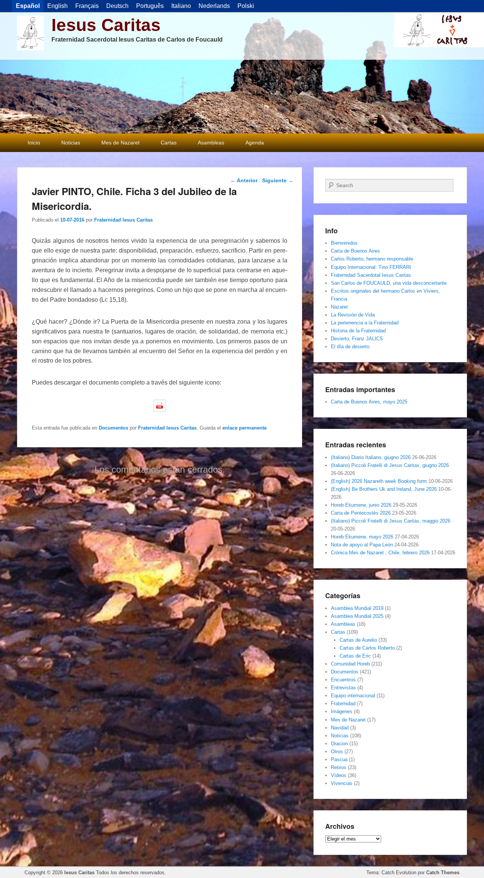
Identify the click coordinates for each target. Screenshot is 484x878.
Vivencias (341, 783)
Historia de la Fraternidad (358, 331)
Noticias (70, 143)
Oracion (339, 743)
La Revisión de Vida (353, 315)
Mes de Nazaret (120, 143)
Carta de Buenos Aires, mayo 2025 (369, 402)
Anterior (244, 180)
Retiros (338, 767)
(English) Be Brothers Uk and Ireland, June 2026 (384, 489)
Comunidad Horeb (350, 664)
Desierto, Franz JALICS (357, 338)
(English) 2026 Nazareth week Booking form (379, 481)
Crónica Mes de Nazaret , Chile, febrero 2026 (380, 552)
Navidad (340, 728)
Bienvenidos (344, 243)
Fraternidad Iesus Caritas (123, 220)
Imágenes (341, 711)
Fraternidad (343, 703)
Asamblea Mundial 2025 (357, 616)
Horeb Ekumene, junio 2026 (361, 505)
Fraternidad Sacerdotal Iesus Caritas (371, 275)
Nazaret (339, 307)
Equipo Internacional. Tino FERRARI (371, 267)
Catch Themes (442, 872)
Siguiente (277, 180)
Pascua (339, 759)
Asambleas (211, 143)
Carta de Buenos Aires (355, 251)
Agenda (254, 143)
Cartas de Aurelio (358, 640)
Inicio (34, 143)
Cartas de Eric (355, 656)
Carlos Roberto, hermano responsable (372, 259)
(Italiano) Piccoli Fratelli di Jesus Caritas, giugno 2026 (390, 465)
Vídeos (338, 775)
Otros (337, 751)
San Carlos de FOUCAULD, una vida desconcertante (389, 283)
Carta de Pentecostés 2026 (361, 513)
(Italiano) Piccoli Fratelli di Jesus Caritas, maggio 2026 (390, 521)
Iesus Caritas (106, 25)
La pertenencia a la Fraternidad (365, 323)
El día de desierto (350, 346)
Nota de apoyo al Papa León (362, 545)
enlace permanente (244, 428)
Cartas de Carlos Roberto (367, 648)
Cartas (169, 143)
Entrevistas (343, 687)
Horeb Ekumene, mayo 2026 (362, 537)
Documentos (113, 428)
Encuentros (343, 680)
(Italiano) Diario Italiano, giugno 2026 (371, 457)
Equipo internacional (353, 695)
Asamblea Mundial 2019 (357, 608)
